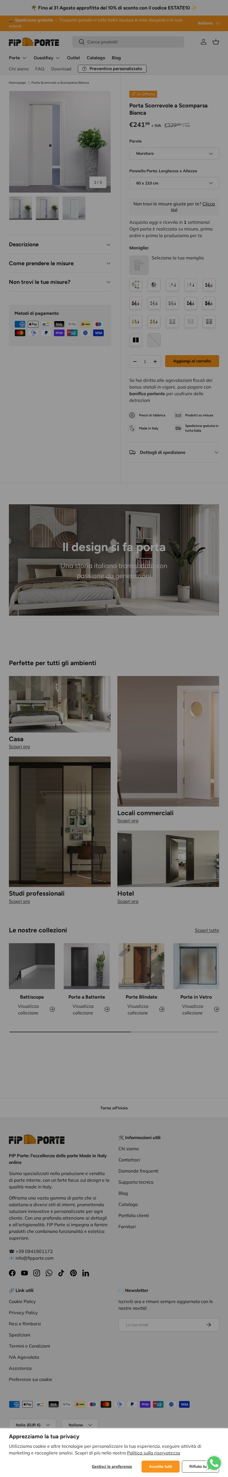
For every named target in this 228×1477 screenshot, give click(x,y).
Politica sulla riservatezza (153, 1453)
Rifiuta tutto (200, 1466)
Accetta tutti (160, 1466)
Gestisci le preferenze (112, 1466)
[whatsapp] (214, 1458)
